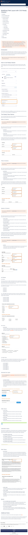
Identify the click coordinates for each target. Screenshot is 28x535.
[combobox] (13, 4)
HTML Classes (5, 31)
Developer (4, 2)
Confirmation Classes (6, 33)
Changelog (8, 2)
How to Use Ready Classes (5, 15)
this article (11, 330)
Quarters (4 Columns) (6, 21)
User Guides (2, 2)
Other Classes (5, 34)
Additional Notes (4, 37)
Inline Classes (6, 27)
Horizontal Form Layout (6, 30)
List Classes (4, 24)
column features (14, 163)
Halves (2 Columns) (5, 18)
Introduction (3, 14)
